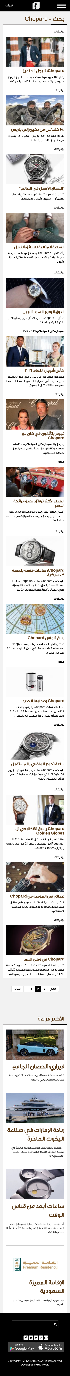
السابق (17, 988)
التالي (53, 988)
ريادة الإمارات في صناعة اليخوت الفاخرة (35, 1134)
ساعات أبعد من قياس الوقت (38, 1210)
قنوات (9, 5)
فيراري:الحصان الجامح (38, 1066)
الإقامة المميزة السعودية (46, 1286)
